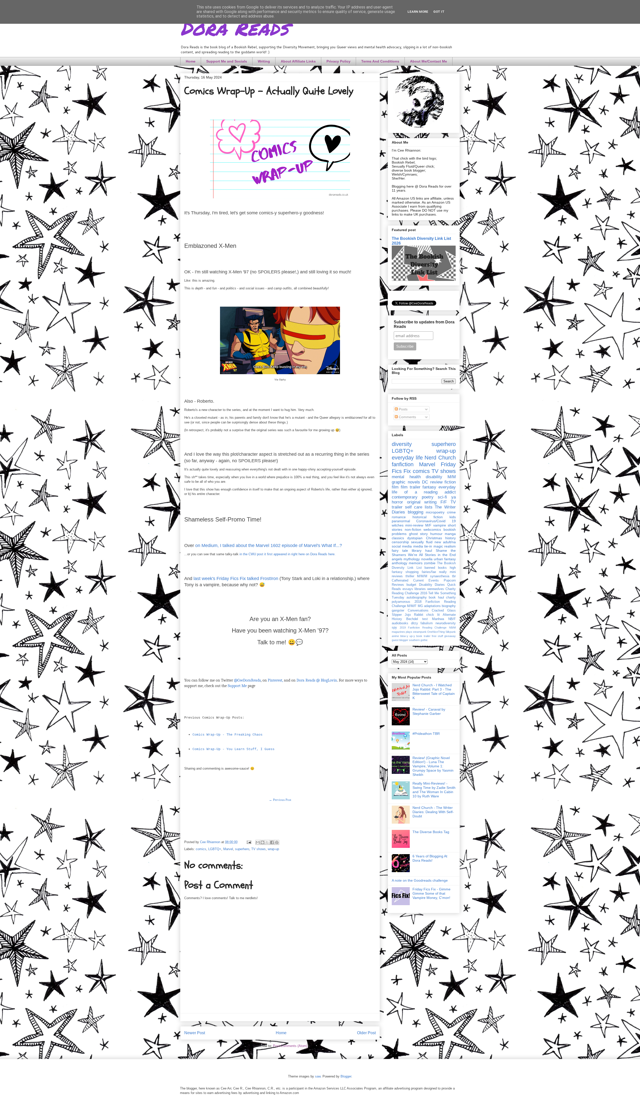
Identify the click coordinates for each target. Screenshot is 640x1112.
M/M (452, 476)
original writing (422, 502)
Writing (264, 61)
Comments (407, 417)
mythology (412, 559)
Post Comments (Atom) (290, 1046)
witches (398, 525)
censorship (400, 542)
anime (395, 636)
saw (317, 1076)
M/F (428, 525)
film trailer (410, 487)
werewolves (435, 589)
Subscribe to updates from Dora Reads (424, 324)
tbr (454, 576)
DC (425, 482)
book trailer (423, 636)
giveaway (450, 636)
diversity (402, 444)
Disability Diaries (432, 585)
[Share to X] (267, 842)
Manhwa (438, 619)
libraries (420, 589)
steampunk (419, 631)
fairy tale (400, 550)
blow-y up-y (407, 636)
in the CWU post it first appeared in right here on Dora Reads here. (288, 554)
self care (413, 507)
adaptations (432, 606)
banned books (435, 568)
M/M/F (411, 606)
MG (420, 606)
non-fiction (413, 529)
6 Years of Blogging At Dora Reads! (429, 858)
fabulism (426, 623)
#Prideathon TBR (426, 734)
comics (201, 849)
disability (434, 476)
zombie (430, 563)
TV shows (258, 849)
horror (397, 502)
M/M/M (422, 576)
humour (436, 534)
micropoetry (435, 512)
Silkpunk (451, 631)
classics (398, 538)
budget (411, 585)
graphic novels (406, 482)
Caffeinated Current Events (415, 580)
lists (428, 507)
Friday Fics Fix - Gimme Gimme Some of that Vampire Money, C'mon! (431, 893)
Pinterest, (275, 680)
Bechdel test (417, 619)
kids (453, 517)
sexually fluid (421, 542)
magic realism (445, 546)
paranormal (401, 521)
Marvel (228, 849)
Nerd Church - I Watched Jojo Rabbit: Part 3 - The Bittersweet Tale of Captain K (433, 691)
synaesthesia (439, 576)
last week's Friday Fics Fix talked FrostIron (236, 578)
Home (191, 61)
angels (397, 559)
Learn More (418, 12)
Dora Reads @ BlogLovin (316, 680)
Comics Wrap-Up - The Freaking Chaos (227, 735)
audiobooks (400, 623)
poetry (428, 497)
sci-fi (442, 497)
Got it (438, 12)
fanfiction (403, 464)
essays (407, 589)
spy (394, 627)
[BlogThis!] (262, 842)
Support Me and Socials (226, 61)
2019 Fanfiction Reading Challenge (423, 627)
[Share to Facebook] (272, 842)
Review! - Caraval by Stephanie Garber (428, 711)
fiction (450, 482)
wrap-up (273, 849)
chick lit (433, 615)
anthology (399, 563)
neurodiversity (446, 623)
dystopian (414, 538)
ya (453, 497)
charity (451, 597)
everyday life (407, 457)
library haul (422, 550)
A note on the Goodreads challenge (420, 880)
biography (449, 606)
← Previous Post (280, 800)
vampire (439, 525)
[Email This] (257, 842)
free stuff (437, 636)
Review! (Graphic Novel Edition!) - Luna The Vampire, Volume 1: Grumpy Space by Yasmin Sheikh (433, 766)
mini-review (414, 525)
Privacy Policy (338, 61)
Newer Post (194, 1033)
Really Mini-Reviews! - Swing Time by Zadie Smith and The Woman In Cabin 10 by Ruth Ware (434, 789)
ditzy (414, 623)
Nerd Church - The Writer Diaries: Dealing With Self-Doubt (433, 812)
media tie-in (422, 546)
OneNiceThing (436, 631)
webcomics (432, 529)
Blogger (345, 1076)
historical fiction (427, 517)
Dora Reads (234, 27)
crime (451, 512)
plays (409, 631)
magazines (398, 631)
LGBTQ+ (214, 849)
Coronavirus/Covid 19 (436, 521)
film (395, 487)
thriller (410, 576)
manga (450, 534)
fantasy (429, 487)
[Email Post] (248, 842)
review (436, 482)
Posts (403, 409)
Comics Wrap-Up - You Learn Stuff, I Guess (233, 749)
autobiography (416, 597)
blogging (415, 512)
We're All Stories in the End (432, 555)
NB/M (452, 627)
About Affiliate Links (298, 61)
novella (426, 559)
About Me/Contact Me (428, 61)
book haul (436, 597)
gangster (398, 610)
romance (399, 517)
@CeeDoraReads (247, 680)
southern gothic (418, 640)
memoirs (415, 563)
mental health (406, 476)
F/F (443, 502)
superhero (242, 849)
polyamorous (401, 602)
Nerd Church (440, 457)
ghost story (418, 534)
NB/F (452, 619)
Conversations (418, 610)
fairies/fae (429, 572)
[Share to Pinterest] (276, 842)
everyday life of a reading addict (424, 489)
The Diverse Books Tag (430, 832)
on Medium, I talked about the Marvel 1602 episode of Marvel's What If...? (268, 545)
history (450, 538)
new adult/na (445, 542)
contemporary (405, 497)
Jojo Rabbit (414, 615)
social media (402, 546)
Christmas (434, 538)
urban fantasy (445, 559)
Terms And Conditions (380, 61)
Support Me (237, 686)
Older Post (366, 1033)
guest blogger (400, 640)
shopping (412, 572)
